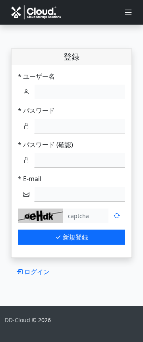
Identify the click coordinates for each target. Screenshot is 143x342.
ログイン (36, 271)
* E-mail (29, 178)
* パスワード (36, 110)
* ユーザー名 (36, 76)
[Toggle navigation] (128, 12)
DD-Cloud (18, 320)
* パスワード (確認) (45, 144)
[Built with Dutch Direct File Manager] (10, 328)
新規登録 (74, 237)
